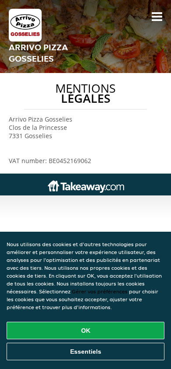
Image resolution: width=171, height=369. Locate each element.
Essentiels (85, 351)
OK (85, 330)
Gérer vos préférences (100, 291)
